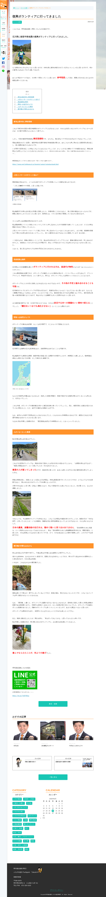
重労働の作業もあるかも (24, 109)
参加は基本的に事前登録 (24, 97)
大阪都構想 (17, 824)
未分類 (26, 841)
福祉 (32, 841)
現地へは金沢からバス (23, 104)
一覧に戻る (53, 777)
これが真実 (17, 799)
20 (53, 811)
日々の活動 (17, 22)
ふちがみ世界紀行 (19, 816)
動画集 (3, 29)
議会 (26, 849)
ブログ (3, 35)
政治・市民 (17, 832)
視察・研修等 (17, 849)
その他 (29, 803)
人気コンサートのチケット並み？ (27, 99)
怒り (26, 828)
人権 (25, 820)
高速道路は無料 (21, 102)
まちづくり (32, 816)
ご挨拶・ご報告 (29, 799)
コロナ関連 (17, 820)
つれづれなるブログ (20, 807)
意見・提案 (3, 46)
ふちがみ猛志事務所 (56, 894)
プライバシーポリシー (56, 890)
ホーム (3, 12)
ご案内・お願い (18, 803)
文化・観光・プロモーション (23, 836)
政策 (3, 23)
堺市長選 (33, 820)
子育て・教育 (17, 828)
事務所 (3, 41)
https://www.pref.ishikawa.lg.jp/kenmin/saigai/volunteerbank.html (35, 164)
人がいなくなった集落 (23, 107)
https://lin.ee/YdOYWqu (20, 696)
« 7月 (42, 818)
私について (3, 18)
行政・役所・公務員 (20, 845)
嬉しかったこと (29, 824)
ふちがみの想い (18, 811)
